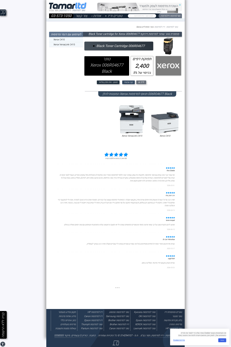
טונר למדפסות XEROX (145, 324)
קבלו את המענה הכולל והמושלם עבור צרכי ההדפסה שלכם (159, 10)
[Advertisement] (222, 306)
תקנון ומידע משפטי (67, 312)
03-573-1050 (61, 15)
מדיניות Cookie (179, 340)
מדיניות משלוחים (68, 324)
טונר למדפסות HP (173, 328)
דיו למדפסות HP (94, 312)
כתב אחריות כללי (68, 320)
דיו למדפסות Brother (119, 324)
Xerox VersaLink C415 (132, 135)
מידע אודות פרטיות (67, 316)
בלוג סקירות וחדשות (173, 320)
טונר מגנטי (177, 316)
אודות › (96, 15)
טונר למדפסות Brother (118, 320)
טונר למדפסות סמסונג (119, 312)
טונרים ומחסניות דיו (173, 312)
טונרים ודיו (115, 15)
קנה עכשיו (128, 82)
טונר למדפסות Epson (145, 320)
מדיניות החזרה (175, 324)
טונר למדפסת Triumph (91, 324)
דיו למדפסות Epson (93, 320)
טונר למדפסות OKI (147, 316)
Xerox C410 (165, 135)
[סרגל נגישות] (3, 344)
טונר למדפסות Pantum (91, 328)
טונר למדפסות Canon (119, 328)
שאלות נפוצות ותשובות (65, 328)
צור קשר (81, 15)
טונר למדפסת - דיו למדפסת (170, 16)
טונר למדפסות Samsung (117, 316)
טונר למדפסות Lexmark (144, 328)
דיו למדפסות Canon (93, 316)
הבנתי (222, 340)
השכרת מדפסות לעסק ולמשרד (158, 6)
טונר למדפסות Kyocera (144, 312)
